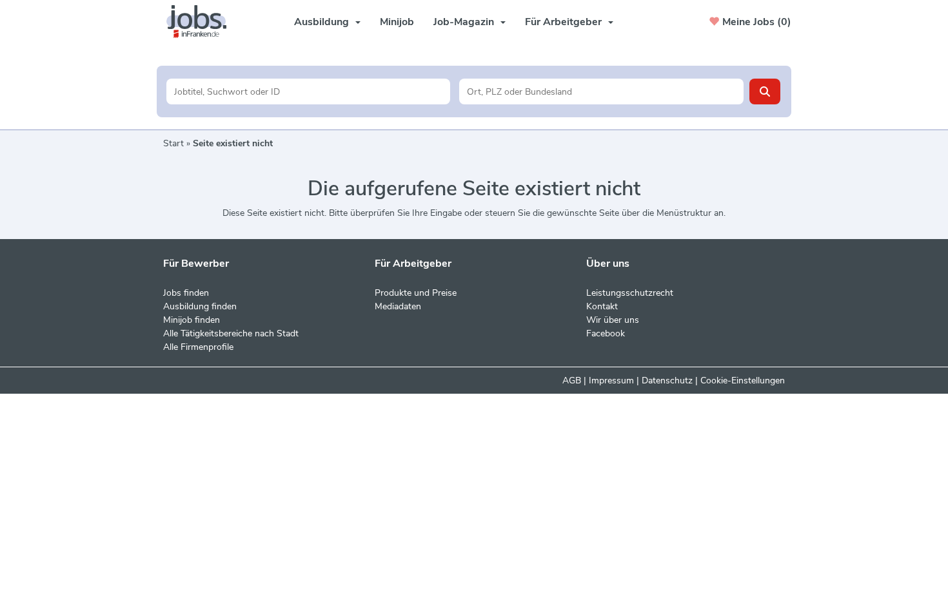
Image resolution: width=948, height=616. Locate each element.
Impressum (611, 380)
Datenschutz (667, 380)
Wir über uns (612, 320)
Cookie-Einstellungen (742, 380)
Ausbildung (321, 22)
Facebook (605, 333)
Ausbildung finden (200, 306)
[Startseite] (201, 21)
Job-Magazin (463, 22)
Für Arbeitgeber (563, 22)
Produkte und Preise (416, 293)
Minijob (397, 22)
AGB (571, 380)
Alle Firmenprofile (198, 347)
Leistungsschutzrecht (629, 293)
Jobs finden (186, 293)
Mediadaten (398, 306)
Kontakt (602, 306)
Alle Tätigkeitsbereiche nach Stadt (231, 333)
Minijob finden (191, 320)
